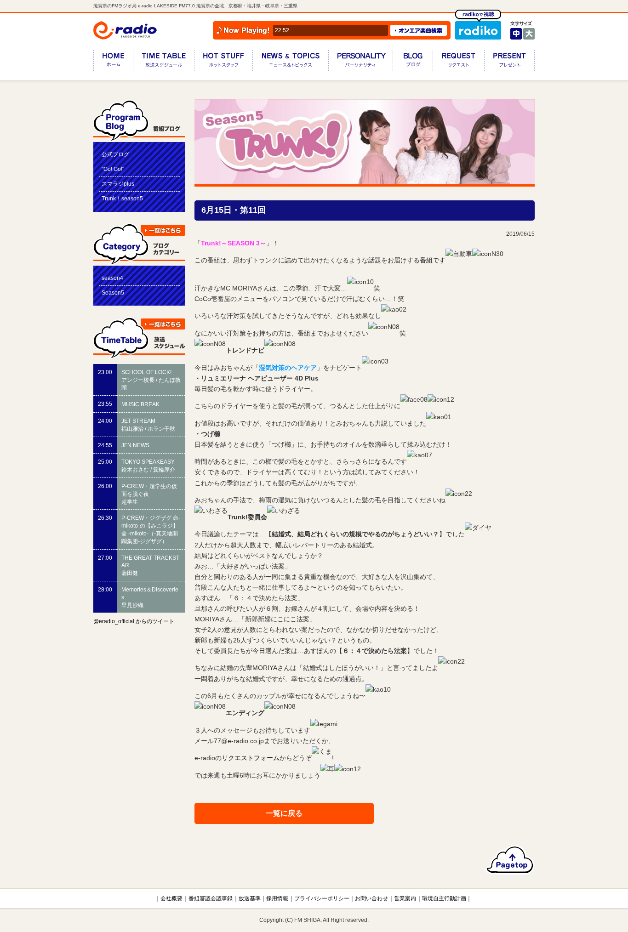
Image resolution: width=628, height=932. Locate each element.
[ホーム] (113, 62)
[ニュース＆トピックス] (290, 62)
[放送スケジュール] (163, 62)
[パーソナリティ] (360, 62)
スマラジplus (118, 184)
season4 (112, 278)
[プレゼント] (509, 62)
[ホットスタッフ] (223, 62)
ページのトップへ (510, 860)
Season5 (113, 293)
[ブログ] (413, 62)
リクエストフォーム (251, 758)
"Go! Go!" (113, 169)
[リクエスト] (458, 62)
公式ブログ (115, 154)
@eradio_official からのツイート (133, 621)
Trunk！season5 (122, 198)
